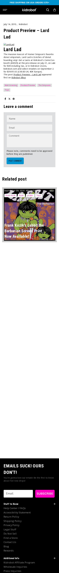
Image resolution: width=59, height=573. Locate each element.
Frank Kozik (10, 195)
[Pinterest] (13, 99)
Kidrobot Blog (18, 77)
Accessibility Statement (17, 512)
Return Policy (11, 516)
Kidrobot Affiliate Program (19, 562)
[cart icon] (54, 10)
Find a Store (11, 538)
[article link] (52, 238)
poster (30, 195)
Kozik (21, 195)
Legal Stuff (10, 529)
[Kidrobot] (29, 10)
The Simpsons (45, 85)
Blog (6, 546)
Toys (7, 90)
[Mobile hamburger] (5, 10)
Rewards (9, 550)
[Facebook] (5, 99)
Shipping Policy (12, 521)
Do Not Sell (10, 533)
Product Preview (28, 85)
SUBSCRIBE (45, 494)
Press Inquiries (12, 571)
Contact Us (10, 542)
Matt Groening (11, 85)
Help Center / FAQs (15, 508)
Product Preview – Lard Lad (27, 74)
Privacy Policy (11, 525)
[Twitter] (9, 99)
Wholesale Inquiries (15, 566)
